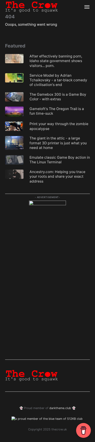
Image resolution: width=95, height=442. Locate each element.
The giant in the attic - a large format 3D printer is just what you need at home (58, 143)
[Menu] (85, 7)
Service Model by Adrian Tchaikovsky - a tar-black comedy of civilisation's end (58, 80)
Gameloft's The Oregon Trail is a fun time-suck (57, 111)
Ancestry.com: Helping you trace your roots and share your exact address (57, 176)
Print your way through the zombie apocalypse (59, 126)
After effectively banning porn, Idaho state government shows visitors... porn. (56, 61)
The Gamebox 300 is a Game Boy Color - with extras (58, 96)
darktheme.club (60, 408)
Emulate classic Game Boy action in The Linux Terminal (60, 159)
